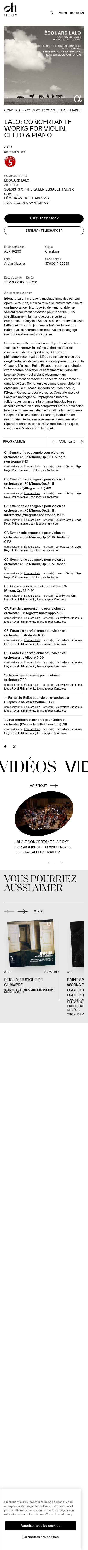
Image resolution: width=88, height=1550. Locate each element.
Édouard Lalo (16, 180)
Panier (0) (77, 12)
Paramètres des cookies (40, 1537)
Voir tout (38, 785)
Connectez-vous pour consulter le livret (42, 110)
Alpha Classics (15, 263)
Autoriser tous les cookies (40, 1525)
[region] (40, 1519)
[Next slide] (23, 911)
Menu (63, 12)
